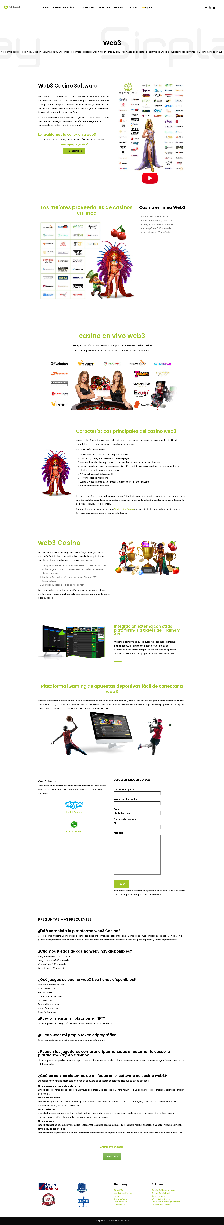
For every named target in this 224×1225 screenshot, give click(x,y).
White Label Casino (124, 509)
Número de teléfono (125, 821)
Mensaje (118, 832)
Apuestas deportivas (63, 7)
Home (46, 7)
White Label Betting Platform (166, 1201)
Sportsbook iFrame (161, 1204)
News (116, 1195)
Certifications (120, 1198)
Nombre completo (124, 789)
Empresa (119, 7)
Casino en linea (86, 7)
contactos (133, 7)
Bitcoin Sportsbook (161, 1193)
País (116, 809)
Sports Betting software (163, 1190)
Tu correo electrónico (126, 799)
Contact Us (119, 1204)
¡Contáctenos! (75, 151)
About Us (118, 1190)
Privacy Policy (120, 1201)
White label (104, 7)
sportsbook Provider (123, 1193)
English (69, 812)
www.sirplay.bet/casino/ (74, 144)
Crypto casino (159, 1195)
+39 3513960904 (74, 831)
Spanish (78, 812)
